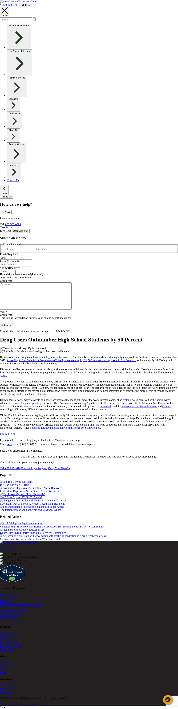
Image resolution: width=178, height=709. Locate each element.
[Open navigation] (34, 5)
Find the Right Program (34, 468)
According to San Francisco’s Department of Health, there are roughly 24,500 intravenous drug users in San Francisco (71, 360)
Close (4, 15)
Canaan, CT (6, 633)
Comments (6, 280)
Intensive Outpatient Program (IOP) (19, 607)
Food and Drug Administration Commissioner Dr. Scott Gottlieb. (66, 427)
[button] (168, 700)
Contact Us (13, 180)
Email (9, 254)
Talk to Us (25, 5)
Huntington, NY (9, 643)
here (9, 444)
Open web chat (20, 231)
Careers (4, 669)
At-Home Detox (9, 598)
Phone (9, 261)
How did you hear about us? (21, 274)
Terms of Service (41, 704)
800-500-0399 (13, 224)
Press (3, 672)
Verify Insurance (9, 686)
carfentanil (105, 406)
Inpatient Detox (8, 594)
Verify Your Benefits (59, 468)
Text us (10, 227)
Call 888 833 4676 (10, 468)
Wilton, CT (6, 636)
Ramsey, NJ (6, 649)
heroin (159, 399)
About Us (5, 662)
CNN (3, 375)
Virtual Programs (9, 616)
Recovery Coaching (11, 613)
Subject (10, 267)
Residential (6, 601)
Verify (3, 311)
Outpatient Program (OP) (14, 610)
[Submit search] (34, 19)
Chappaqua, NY (9, 639)
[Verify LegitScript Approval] (12, 581)
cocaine (166, 406)
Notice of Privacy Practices (15, 704)
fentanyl (127, 399)
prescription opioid (35, 403)
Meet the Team (8, 666)
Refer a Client (7, 689)
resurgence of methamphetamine (139, 406)
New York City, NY (11, 646)
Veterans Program (9, 620)
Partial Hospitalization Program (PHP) (21, 604)
